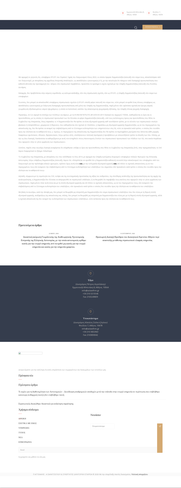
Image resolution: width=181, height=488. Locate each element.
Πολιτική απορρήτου (139, 474)
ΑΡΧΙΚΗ (22, 418)
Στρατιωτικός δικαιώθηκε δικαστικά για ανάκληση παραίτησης (46, 403)
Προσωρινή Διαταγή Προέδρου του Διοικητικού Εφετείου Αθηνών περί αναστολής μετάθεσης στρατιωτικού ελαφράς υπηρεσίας (127, 239)
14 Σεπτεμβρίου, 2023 (127, 233)
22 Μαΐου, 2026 (53, 233)
